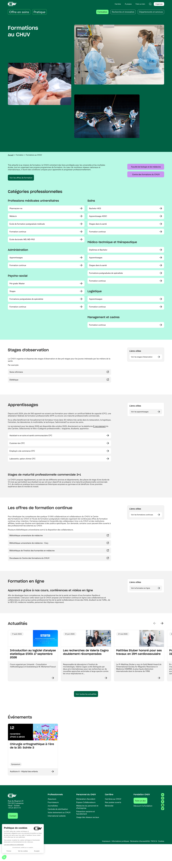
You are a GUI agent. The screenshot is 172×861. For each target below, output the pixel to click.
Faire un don (141, 800)
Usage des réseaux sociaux (87, 817)
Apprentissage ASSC (98, 216)
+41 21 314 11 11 (14, 808)
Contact (12, 816)
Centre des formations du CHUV (148, 174)
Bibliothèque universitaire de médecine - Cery (40, 543)
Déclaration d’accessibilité (140, 841)
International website (57, 816)
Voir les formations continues (142, 515)
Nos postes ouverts (113, 802)
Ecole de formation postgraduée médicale (27, 224)
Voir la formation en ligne (140, 588)
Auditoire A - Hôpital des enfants (24, 771)
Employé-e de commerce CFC (22, 451)
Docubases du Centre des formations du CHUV (41, 558)
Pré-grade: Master (17, 283)
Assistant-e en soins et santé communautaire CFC (30, 435)
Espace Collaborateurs (85, 802)
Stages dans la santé (98, 224)
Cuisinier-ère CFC (17, 443)
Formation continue (17, 231)
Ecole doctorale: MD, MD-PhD (22, 239)
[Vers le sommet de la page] (167, 856)
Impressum (106, 841)
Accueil (10, 155)
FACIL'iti (154, 841)
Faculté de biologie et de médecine (147, 166)
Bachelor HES (95, 208)
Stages (12, 291)
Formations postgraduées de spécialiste (26, 299)
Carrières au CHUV (113, 799)
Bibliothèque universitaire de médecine (37, 535)
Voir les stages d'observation (141, 357)
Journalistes (53, 805)
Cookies (161, 841)
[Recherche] (150, 4)
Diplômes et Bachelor (98, 250)
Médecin (13, 216)
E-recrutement (99, 426)
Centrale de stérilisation (58, 809)
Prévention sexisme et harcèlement (85, 812)
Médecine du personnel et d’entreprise (87, 806)
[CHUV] (12, 795)
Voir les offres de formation (20, 177)
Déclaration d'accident (85, 799)
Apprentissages (16, 257)
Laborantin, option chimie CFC (22, 458)
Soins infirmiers (27, 372)
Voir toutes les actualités (86, 694)
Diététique (25, 379)
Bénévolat (109, 805)
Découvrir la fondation (143, 806)
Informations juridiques (120, 841)
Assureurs (52, 799)
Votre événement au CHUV (59, 812)
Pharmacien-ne (15, 208)
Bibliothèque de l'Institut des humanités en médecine (43, 550)
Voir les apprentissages (140, 412)
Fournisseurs (53, 802)
